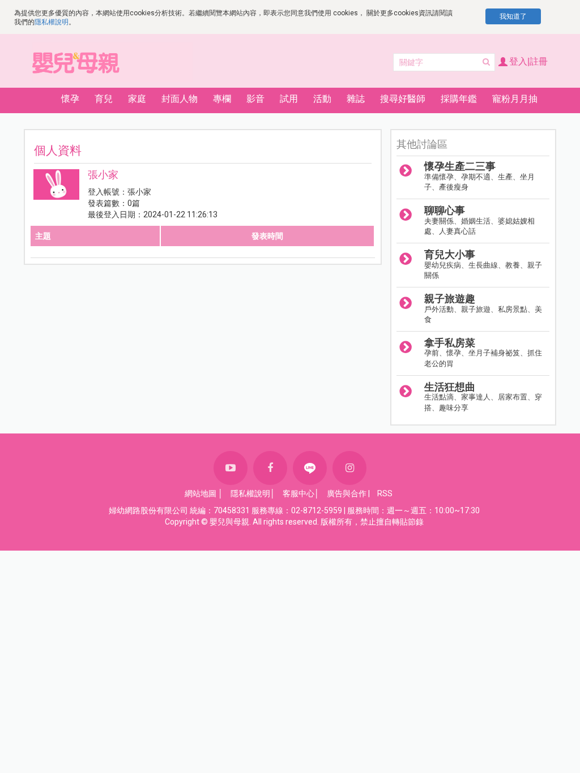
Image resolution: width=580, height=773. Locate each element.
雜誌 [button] (356, 98)
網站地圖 (200, 493)
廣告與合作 (346, 493)
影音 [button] (255, 98)
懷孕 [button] (70, 98)
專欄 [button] (222, 98)
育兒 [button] (104, 98)
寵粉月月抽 (515, 98)
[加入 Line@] (310, 468)
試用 (289, 98)
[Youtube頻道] (231, 468)
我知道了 (513, 16)
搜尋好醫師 (402, 98)
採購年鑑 (459, 98)
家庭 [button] (137, 98)
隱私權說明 (52, 22)
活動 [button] (322, 98)
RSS (385, 493)
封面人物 (179, 98)
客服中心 (298, 493)
